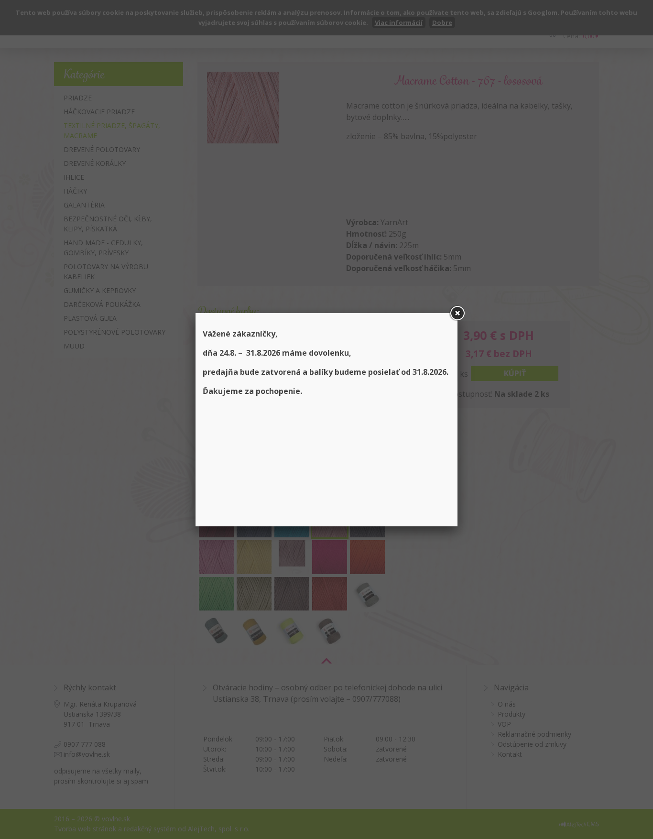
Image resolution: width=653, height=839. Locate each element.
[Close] (457, 313)
